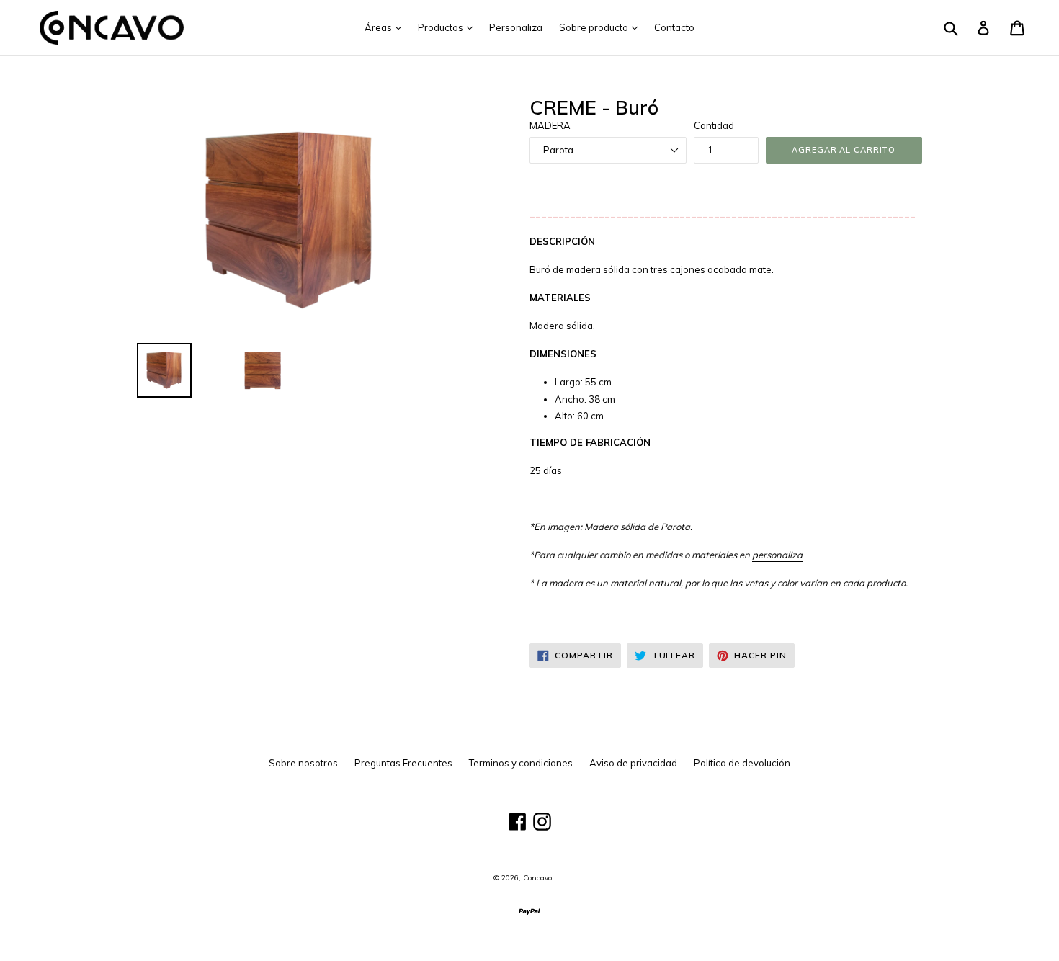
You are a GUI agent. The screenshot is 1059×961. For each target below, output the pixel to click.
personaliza (777, 554)
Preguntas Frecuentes (403, 763)
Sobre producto (602, 27)
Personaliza (515, 27)
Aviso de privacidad (633, 763)
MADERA (550, 125)
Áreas (386, 27)
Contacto (674, 27)
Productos (449, 27)
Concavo (537, 877)
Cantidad (714, 125)
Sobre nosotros (303, 763)
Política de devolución (742, 763)
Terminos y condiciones (521, 763)
